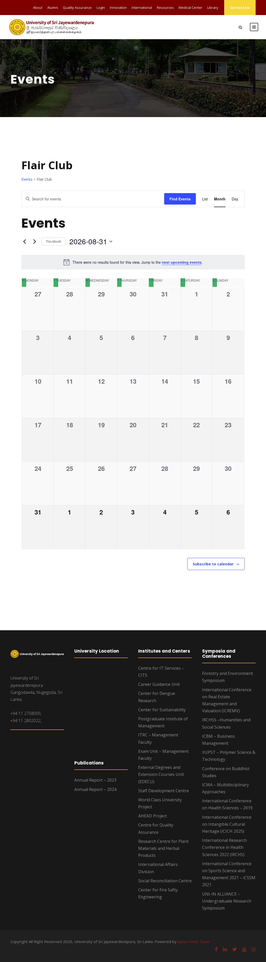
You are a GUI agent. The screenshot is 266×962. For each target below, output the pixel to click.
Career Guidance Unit (159, 684)
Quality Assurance (77, 7)
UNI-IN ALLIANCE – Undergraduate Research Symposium (226, 901)
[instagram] (253, 949)
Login (101, 7)
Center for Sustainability (162, 710)
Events (26, 179)
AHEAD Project (152, 816)
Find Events (180, 198)
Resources (165, 7)
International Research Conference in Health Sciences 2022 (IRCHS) (224, 847)
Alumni (52, 7)
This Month (53, 241)
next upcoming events (182, 262)
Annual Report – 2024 (95, 789)
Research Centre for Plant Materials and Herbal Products (163, 848)
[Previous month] (24, 241)
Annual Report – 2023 (95, 780)
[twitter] (234, 949)
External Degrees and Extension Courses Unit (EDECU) (161, 774)
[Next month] (34, 241)
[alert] (133, 262)
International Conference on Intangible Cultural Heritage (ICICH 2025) (226, 824)
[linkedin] (225, 949)
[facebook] (216, 949)
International (142, 7)
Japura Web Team (194, 941)
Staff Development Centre (163, 791)
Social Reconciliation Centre (165, 881)
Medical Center (190, 7)
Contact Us (240, 7)
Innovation (118, 7)
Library (212, 7)
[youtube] (244, 949)
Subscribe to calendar (213, 563)
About (37, 7)
